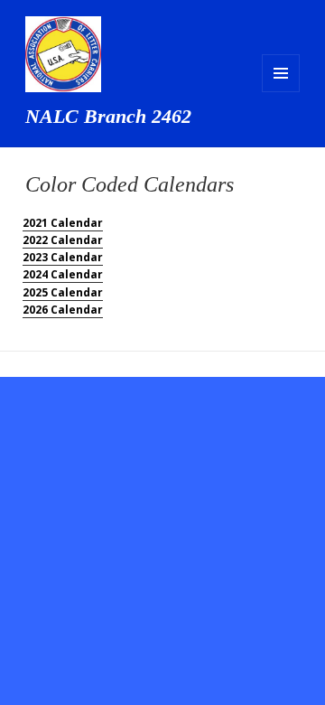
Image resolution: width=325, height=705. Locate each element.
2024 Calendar (63, 274)
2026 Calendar (63, 309)
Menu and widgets (281, 73)
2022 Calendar (63, 240)
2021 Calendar (63, 222)
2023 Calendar (63, 257)
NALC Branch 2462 (108, 116)
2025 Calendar (63, 292)
